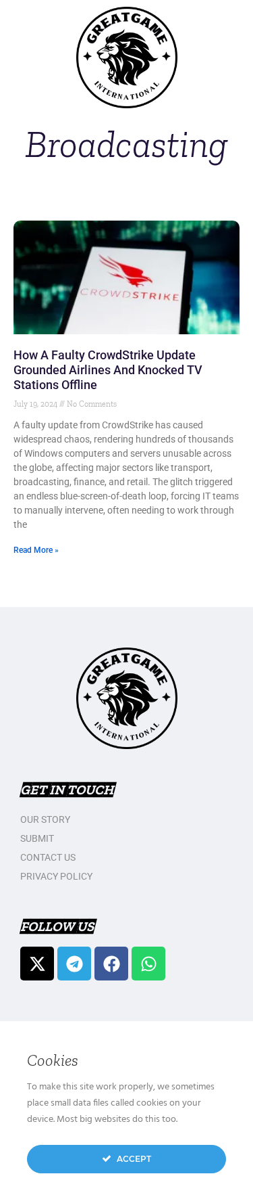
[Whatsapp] (148, 963)
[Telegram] (74, 963)
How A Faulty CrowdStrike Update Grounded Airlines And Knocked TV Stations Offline (107, 370)
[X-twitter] (37, 963)
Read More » (36, 550)
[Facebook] (111, 963)
